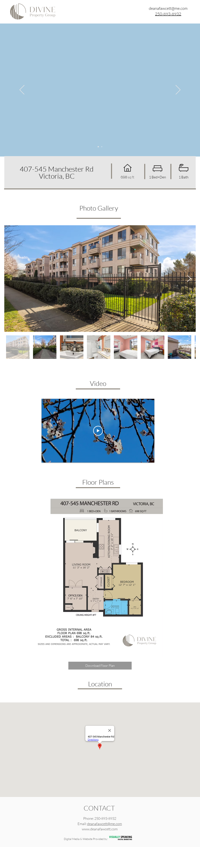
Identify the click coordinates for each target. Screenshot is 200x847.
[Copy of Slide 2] (101, 146)
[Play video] (98, 431)
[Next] (178, 90)
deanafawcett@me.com (104, 824)
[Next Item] (189, 278)
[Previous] (22, 90)
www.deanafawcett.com (100, 829)
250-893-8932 (105, 818)
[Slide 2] (98, 146)
